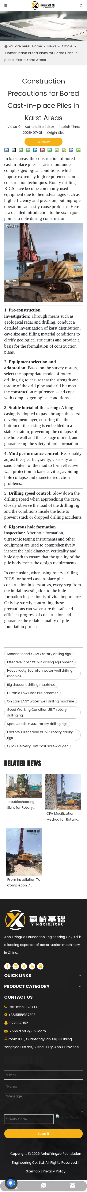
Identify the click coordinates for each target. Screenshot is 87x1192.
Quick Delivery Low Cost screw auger (37, 746)
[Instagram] (40, 966)
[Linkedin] (15, 966)
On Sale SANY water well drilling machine (40, 701)
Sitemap (33, 1171)
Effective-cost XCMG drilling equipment (40, 662)
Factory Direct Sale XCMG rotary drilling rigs (40, 735)
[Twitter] (24, 966)
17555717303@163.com (27, 1031)
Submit (43, 1133)
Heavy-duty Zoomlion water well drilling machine (39, 673)
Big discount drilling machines (31, 684)
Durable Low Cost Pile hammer (32, 693)
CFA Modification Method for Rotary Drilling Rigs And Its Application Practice (61, 816)
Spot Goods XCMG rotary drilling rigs (37, 723)
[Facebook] (7, 966)
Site (61, 132)
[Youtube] (32, 966)
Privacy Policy (54, 1171)
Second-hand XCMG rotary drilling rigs (39, 653)
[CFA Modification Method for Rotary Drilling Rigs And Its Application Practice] (63, 792)
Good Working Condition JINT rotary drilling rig (37, 712)
